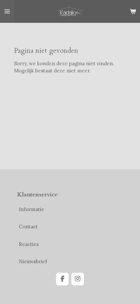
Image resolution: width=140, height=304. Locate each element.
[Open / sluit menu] (7, 11)
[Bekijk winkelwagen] (133, 11)
